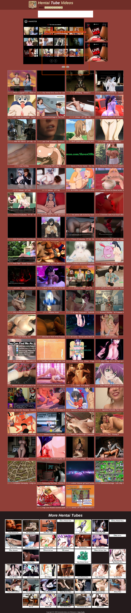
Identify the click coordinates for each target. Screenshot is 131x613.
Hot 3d (31, 606)
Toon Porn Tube (48, 532)
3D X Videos (48, 577)
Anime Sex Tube (48, 547)
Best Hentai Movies (82, 562)
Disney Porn (117, 592)
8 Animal (66, 550)
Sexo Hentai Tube (65, 606)
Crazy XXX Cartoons (13, 592)
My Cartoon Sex (30, 592)
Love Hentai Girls (66, 520)
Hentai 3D (48, 606)
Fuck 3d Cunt (49, 550)
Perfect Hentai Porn (31, 547)
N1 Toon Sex (117, 577)
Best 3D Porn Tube (101, 550)
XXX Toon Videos (65, 577)
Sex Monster (14, 550)
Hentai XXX (30, 577)
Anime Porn (30, 562)
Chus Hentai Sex (48, 592)
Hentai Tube (82, 532)
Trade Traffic (81, 612)
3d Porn (83, 592)
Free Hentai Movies (83, 606)
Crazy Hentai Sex (13, 532)
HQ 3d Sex (118, 535)
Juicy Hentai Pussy (118, 520)
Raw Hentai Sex (30, 532)
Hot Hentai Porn (117, 562)
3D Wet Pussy (13, 547)
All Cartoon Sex (100, 592)
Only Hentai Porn (65, 547)
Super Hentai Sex (100, 577)
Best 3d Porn (83, 547)
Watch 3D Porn (100, 547)
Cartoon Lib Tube (100, 532)
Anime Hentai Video (65, 592)
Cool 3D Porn (13, 577)
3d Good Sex (100, 606)
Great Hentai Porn (83, 577)
